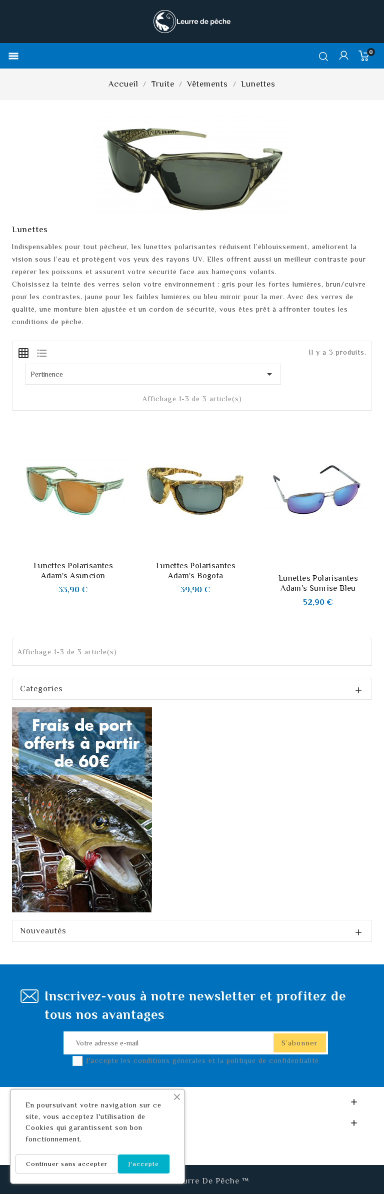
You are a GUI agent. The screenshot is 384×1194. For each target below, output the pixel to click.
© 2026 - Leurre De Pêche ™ (192, 1180)
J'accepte (143, 1163)
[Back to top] (359, 1156)
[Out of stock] (307, 563)
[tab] (24, 352)
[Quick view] (84, 551)
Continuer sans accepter (67, 1163)
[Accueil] (82, 809)
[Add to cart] (62, 551)
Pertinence (153, 374)
